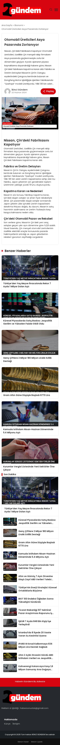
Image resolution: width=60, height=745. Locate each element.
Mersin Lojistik (36, 742)
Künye (7, 723)
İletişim (16, 723)
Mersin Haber (23, 742)
